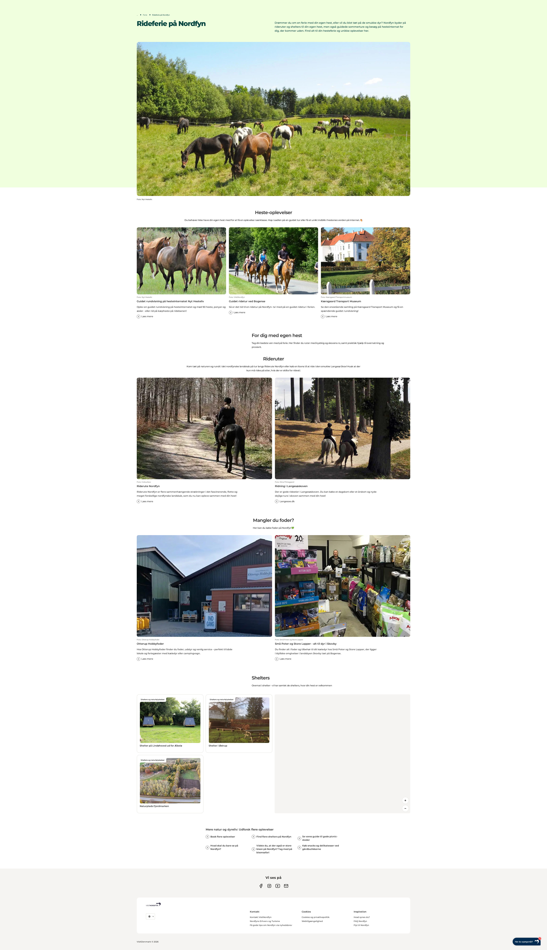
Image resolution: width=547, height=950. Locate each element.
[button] (181, 307)
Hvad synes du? (362, 917)
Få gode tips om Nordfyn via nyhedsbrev (271, 925)
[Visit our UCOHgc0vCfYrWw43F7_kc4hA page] (277, 885)
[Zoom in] (405, 800)
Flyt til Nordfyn (361, 925)
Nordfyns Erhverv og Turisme (265, 921)
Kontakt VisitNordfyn (261, 917)
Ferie (145, 15)
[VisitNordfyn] (153, 904)
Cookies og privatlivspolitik (315, 917)
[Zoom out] (405, 808)
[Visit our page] (260, 885)
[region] (342, 753)
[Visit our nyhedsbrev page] (286, 885)
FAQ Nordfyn (360, 921)
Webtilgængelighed (312, 921)
